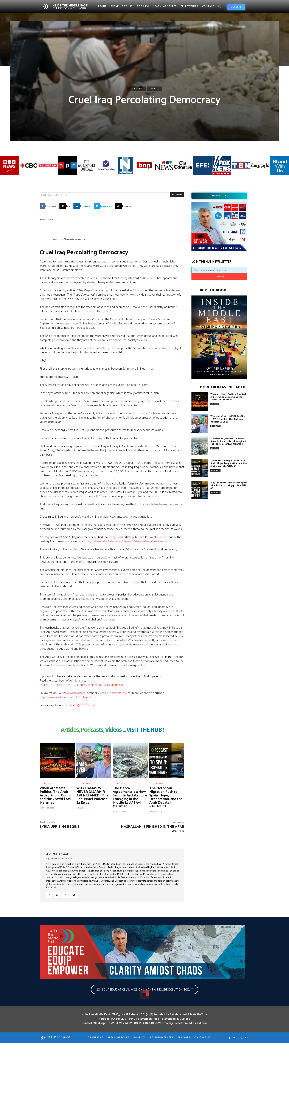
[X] (65, 895)
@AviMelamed (75, 693)
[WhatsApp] (242, 1038)
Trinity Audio (69, 239)
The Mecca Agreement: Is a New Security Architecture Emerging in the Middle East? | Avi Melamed (130, 797)
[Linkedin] (57, 895)
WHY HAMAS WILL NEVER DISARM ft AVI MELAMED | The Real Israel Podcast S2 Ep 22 (92, 795)
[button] (219, 6)
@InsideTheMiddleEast (112, 693)
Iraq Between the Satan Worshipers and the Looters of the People (126, 541)
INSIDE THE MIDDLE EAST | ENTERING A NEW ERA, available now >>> (82, 684)
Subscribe (219, 276)
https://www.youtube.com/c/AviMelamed (65, 697)
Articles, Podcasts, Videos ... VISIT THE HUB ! (112, 730)
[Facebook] (49, 895)
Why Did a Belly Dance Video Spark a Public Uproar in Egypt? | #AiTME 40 (228, 485)
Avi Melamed (57, 854)
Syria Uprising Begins (59, 827)
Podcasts (85, 783)
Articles (154, 88)
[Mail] (234, 1038)
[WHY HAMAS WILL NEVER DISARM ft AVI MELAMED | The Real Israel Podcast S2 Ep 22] (93, 760)
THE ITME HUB (136, 88)
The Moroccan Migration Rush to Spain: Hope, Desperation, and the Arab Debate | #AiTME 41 (166, 797)
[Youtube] (73, 895)
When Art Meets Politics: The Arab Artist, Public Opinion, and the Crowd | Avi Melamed (57, 795)
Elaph (163, 537)
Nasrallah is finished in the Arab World (152, 829)
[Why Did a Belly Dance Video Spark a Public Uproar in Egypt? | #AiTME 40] (199, 490)
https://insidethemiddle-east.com (59, 858)
